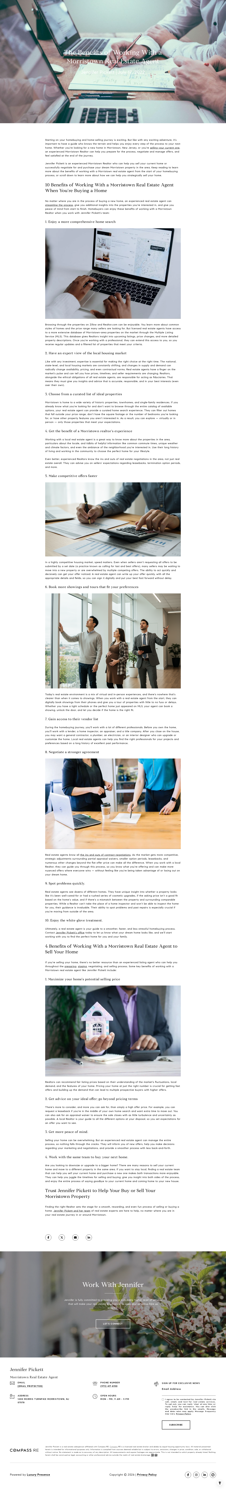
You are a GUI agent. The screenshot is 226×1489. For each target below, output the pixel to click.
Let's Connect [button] (113, 1324)
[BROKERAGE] (213, 1475)
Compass (114, 1447)
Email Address (171, 1389)
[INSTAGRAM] (196, 1475)
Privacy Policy (183, 1414)
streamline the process (59, 205)
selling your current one (165, 147)
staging (82, 966)
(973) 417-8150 (108, 1386)
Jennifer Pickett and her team (72, 1210)
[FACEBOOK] (188, 1475)
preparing (70, 966)
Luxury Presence (38, 1474)
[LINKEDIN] (205, 1475)
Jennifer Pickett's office (70, 932)
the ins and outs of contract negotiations (105, 854)
